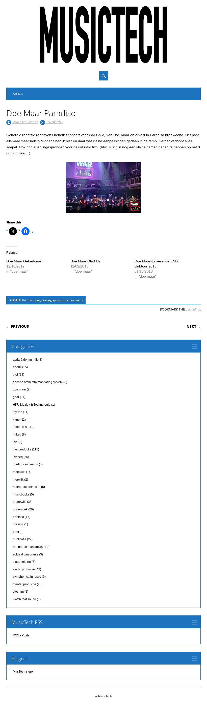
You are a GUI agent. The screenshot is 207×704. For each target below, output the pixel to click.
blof (15, 374)
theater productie (24, 584)
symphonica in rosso (68, 300)
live (15, 442)
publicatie (19, 539)
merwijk (18, 479)
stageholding (22, 562)
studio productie (24, 569)
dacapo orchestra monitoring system (38, 382)
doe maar (33, 300)
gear (16, 397)
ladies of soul (22, 427)
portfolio (18, 517)
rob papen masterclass (28, 547)
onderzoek (20, 509)
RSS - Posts (21, 635)
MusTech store (23, 671)
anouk (17, 367)
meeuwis (19, 472)
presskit (18, 524)
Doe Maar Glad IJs (85, 261)
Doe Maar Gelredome (23, 261)
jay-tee (17, 412)
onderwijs (19, 502)
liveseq (46, 300)
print (16, 532)
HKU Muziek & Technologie (31, 404)
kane (16, 419)
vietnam (18, 591)
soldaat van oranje (25, 554)
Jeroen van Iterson (25, 122)
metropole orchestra (26, 487)
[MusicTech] (103, 62)
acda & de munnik (25, 359)
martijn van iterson (25, 464)
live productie (22, 449)
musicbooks (21, 494)
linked (17, 434)
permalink (193, 309)
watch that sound (24, 599)
